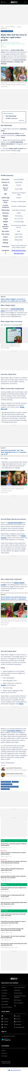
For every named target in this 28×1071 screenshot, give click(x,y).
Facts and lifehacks (10, 26)
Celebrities (3, 906)
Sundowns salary (5, 781)
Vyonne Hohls (18, 43)
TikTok (21, 704)
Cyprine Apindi (6, 43)
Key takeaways (11, 116)
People (2, 879)
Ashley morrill (5, 788)
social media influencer (12, 310)
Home (2, 26)
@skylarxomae (19, 253)
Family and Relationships (6, 947)
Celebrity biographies (6, 31)
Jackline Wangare (12, 43)
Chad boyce (15, 781)
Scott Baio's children (14, 731)
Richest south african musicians (9, 786)
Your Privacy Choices (16, 1070)
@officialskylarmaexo (19, 250)
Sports (2, 891)
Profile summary (12, 118)
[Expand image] (26, 68)
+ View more (21, 120)
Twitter (3, 685)
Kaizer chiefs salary (6, 784)
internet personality (15, 523)
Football (2, 847)
